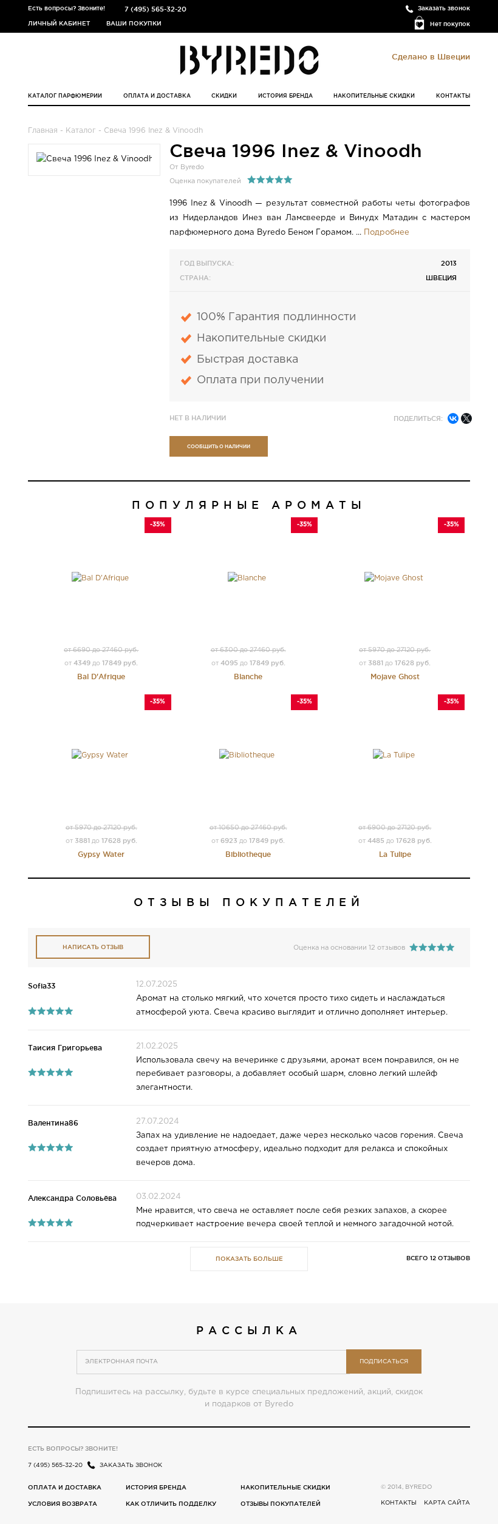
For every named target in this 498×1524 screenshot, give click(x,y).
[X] (466, 418)
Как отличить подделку (171, 1503)
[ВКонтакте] (453, 418)
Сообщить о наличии (218, 446)
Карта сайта (447, 1503)
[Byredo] (249, 59)
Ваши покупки (134, 23)
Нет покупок (450, 24)
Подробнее (386, 232)
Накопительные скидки (374, 96)
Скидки (224, 96)
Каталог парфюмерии (65, 96)
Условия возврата (62, 1503)
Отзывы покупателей (280, 1503)
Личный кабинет (59, 23)
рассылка (248, 1330)
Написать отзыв (93, 947)
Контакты (453, 96)
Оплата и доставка (157, 96)
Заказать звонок (444, 8)
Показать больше (249, 1258)
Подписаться (384, 1362)
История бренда (285, 96)
